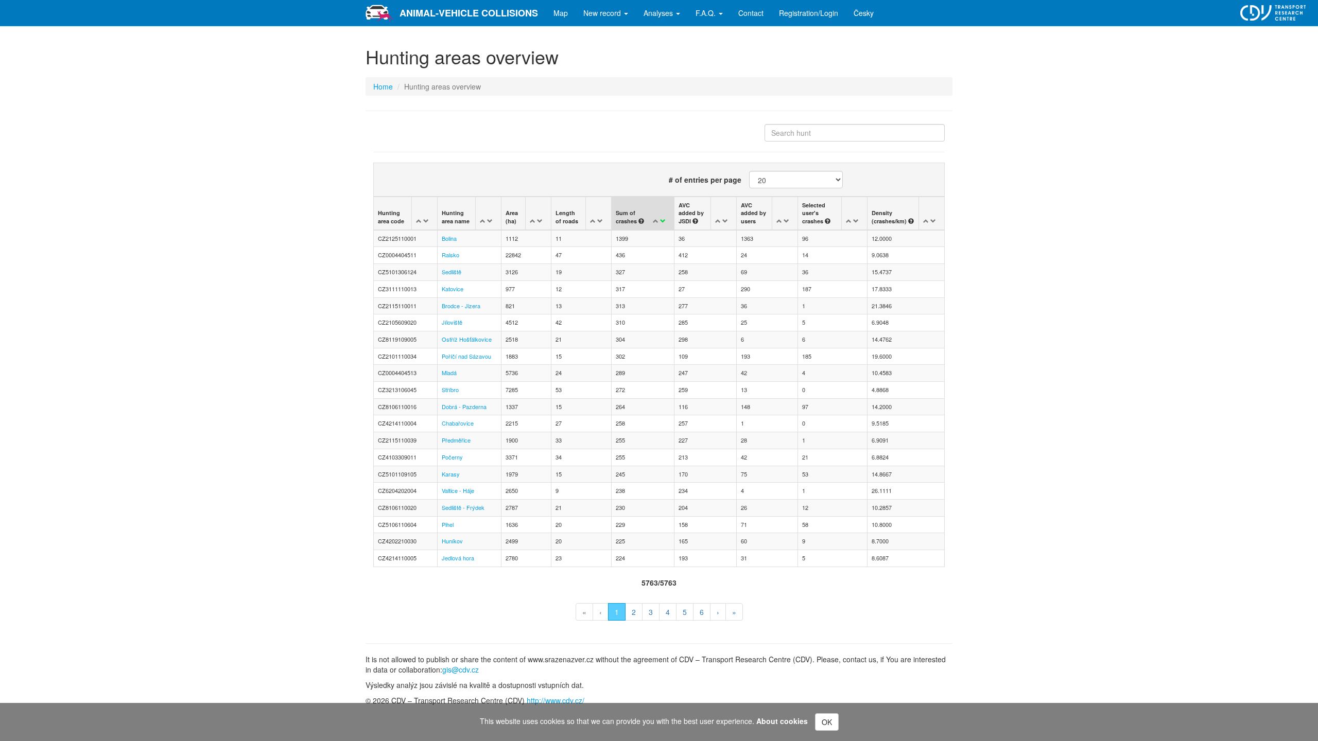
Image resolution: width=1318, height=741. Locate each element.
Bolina (449, 238)
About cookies (782, 721)
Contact (751, 13)
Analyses (659, 13)
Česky (864, 13)
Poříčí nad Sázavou (466, 356)
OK (827, 722)
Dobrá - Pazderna (464, 406)
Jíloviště (452, 322)
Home (383, 86)
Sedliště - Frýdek (463, 507)
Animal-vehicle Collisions (469, 13)
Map (560, 13)
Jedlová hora (458, 558)
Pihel (448, 524)
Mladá (449, 372)
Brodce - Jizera (461, 306)
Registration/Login (808, 13)
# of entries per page (705, 179)
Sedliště (451, 272)
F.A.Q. (707, 13)
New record (603, 13)
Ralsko (450, 255)
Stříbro (450, 389)
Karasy (451, 474)
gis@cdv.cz (460, 669)
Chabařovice (458, 423)
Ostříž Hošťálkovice (467, 339)
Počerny (452, 457)
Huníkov (452, 541)
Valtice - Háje (458, 490)
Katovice (452, 289)
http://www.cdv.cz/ (555, 700)
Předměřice (456, 440)
